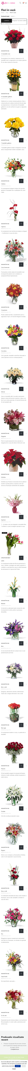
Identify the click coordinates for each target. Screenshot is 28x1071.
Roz (2, 934)
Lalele (2, 560)
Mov (2, 646)
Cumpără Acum (15, 1049)
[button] (26, 51)
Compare (6, 20)
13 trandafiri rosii (5, 54)
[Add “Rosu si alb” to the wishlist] (21, 888)
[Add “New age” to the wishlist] (21, 725)
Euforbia (3, 477)
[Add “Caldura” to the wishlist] (21, 181)
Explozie (3, 520)
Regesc (3, 850)
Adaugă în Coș (5, 50)
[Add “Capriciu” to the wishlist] (21, 224)
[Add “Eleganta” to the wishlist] (21, 433)
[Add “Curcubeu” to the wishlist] (21, 348)
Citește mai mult (5, 557)
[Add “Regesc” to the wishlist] (21, 847)
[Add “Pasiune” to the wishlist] (21, 766)
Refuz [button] (23, 1066)
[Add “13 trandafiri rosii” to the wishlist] (21, 51)
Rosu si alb (4, 891)
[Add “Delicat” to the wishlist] (21, 389)
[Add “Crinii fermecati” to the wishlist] (21, 264)
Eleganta (3, 436)
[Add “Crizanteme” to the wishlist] (21, 307)
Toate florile (4, 976)
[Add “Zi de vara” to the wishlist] (21, 1012)
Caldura (3, 184)
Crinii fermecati (5, 267)
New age (3, 728)
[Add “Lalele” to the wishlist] (21, 558)
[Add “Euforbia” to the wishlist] (21, 474)
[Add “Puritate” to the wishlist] (21, 808)
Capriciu (3, 226)
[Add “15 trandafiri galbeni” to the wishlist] (21, 94)
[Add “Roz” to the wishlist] (21, 931)
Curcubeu (3, 351)
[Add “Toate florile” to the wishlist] (21, 973)
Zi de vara (3, 1015)
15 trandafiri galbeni (6, 96)
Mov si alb (4, 687)
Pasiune (3, 768)
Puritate (3, 811)
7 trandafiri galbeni (6, 143)
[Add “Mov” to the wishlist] (21, 643)
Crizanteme (4, 310)
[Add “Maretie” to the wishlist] (21, 600)
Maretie (3, 603)
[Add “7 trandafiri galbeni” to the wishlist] (21, 140)
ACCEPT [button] (18, 1066)
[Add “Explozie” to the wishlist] (21, 517)
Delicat (3, 391)
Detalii (14, 1068)
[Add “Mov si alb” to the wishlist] (21, 684)
